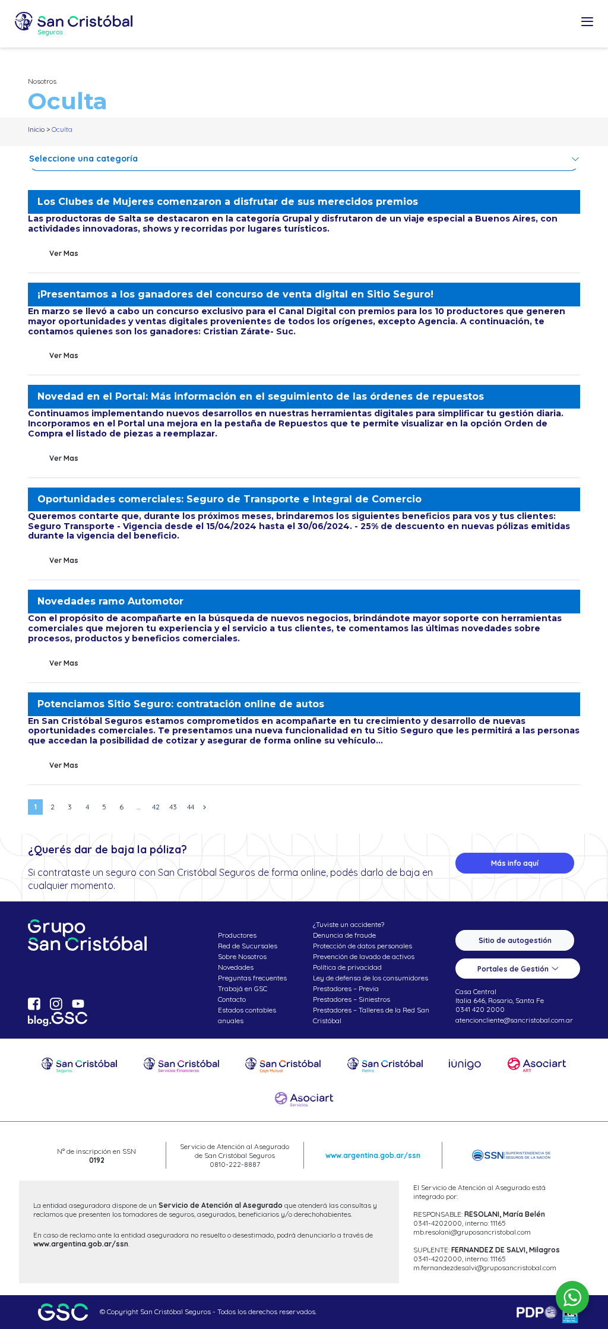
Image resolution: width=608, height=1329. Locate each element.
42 (156, 806)
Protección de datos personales (362, 945)
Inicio (36, 129)
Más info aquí (515, 863)
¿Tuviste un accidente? (348, 924)
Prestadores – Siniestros (351, 999)
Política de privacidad (347, 967)
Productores (237, 935)
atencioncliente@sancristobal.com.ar (514, 1019)
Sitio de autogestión (515, 940)
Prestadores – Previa (346, 988)
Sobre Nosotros (242, 956)
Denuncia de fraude (344, 935)
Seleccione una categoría (83, 158)
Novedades (236, 967)
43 (173, 806)
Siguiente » (204, 807)
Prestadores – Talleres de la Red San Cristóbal (371, 1015)
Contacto (232, 999)
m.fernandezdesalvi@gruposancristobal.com (484, 1267)
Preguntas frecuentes (252, 977)
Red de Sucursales (247, 945)
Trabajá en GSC (242, 988)
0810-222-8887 (235, 1164)
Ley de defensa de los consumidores (370, 977)
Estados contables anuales (247, 1015)
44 (190, 806)
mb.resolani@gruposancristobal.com (472, 1231)
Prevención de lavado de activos (363, 956)
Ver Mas (63, 253)
